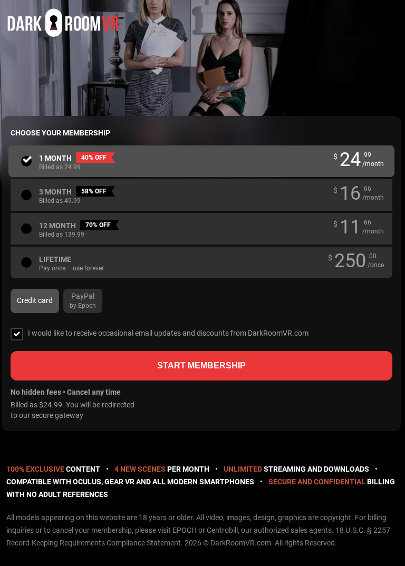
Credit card (35, 300)
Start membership (201, 365)
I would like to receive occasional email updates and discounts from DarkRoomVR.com (168, 333)
